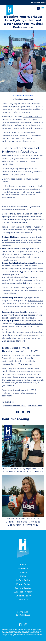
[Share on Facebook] (17, 411)
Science (23, 572)
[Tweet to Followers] (23, 411)
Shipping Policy (23, 596)
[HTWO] (9, 10)
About (23, 564)
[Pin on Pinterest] (28, 411)
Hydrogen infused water (14, 406)
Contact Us (23, 599)
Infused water (35, 406)
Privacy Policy (23, 584)
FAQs (23, 576)
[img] (20, 625)
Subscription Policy (23, 592)
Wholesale (23, 568)
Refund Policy (23, 580)
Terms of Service (23, 588)
